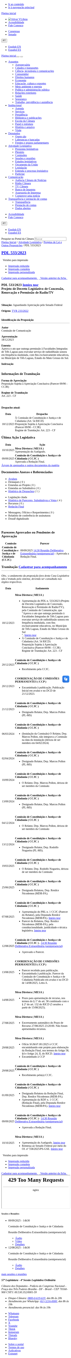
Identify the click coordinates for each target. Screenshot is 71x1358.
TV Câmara (21, 186)
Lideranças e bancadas (27, 139)
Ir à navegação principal (21, 7)
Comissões (21, 155)
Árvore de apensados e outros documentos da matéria (30, 465)
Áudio (18, 1238)
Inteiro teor (30, 285)
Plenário (19, 152)
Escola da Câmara (25, 120)
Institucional (15, 105)
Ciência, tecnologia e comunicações (34, 71)
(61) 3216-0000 (48, 1301)
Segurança (21, 99)
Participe (20, 173)
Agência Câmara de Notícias (30, 180)
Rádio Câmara (23, 183)
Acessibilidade (16, 22)
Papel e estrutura (24, 124)
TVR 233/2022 (20, 310)
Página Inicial (8, 242)
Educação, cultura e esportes (30, 83)
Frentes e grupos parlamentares (32, 142)
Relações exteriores (25, 92)
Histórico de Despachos (21, 491)
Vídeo (18, 1241)
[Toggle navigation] (18, 56)
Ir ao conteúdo (16, 4)
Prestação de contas (25, 205)
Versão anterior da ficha (53, 278)
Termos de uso (16, 1347)
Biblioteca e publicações (28, 117)
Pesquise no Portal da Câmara (17, 238)
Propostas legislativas (26, 148)
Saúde (18, 95)
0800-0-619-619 (36, 1298)
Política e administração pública (32, 89)
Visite (18, 130)
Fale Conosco (15, 25)
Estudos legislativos (26, 161)
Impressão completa (19, 269)
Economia (20, 80)
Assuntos (13, 61)
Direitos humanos (24, 77)
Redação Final (16, 506)
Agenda (19, 108)
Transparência (22, 202)
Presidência (21, 114)
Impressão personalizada (21, 272)
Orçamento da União (26, 164)
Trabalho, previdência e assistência (34, 102)
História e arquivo (25, 127)
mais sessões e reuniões (14, 1274)
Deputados (14, 133)
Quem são (20, 136)
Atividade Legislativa (20, 145)
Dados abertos (23, 208)
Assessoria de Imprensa (28, 192)
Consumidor (22, 74)
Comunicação (15, 177)
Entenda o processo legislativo (31, 170)
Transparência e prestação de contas (27, 198)
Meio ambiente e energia (28, 86)
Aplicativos (14, 1350)
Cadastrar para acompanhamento (19, 278)
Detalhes (20, 1244)
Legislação (21, 167)
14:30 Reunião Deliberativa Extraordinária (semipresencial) (41, 552)
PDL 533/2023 (13, 252)
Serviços (19, 111)
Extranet (12, 1353)
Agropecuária (22, 64)
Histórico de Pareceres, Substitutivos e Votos (32, 500)
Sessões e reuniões (25, 158)
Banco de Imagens (25, 189)
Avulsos (12, 478)
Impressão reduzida (18, 265)
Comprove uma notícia (27, 195)
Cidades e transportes (26, 67)
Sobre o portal (16, 1344)
